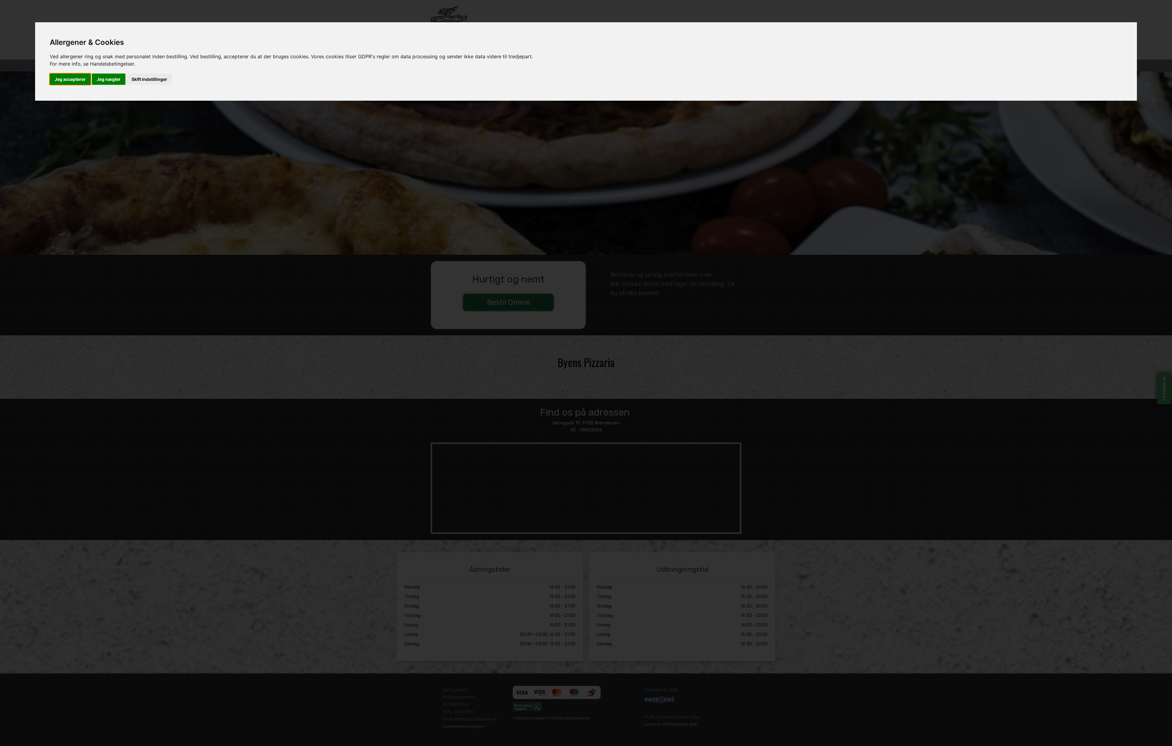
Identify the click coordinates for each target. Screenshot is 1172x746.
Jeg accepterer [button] (70, 79)
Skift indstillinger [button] (149, 79)
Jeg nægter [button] (109, 79)
